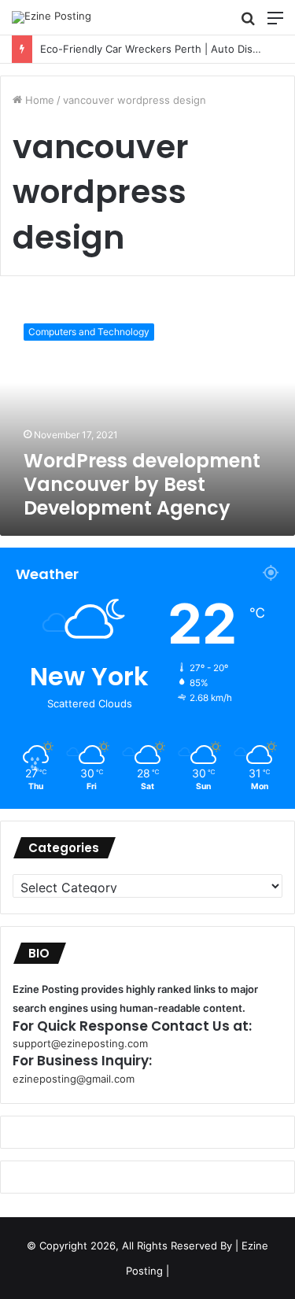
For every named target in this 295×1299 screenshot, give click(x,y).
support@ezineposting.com (80, 1043)
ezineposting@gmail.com (74, 1078)
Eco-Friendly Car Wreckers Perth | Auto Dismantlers (154, 48)
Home (38, 100)
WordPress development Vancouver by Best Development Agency (142, 484)
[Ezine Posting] (51, 17)
